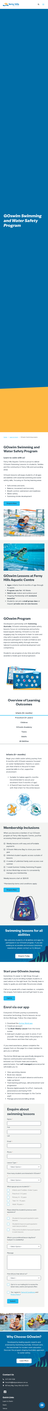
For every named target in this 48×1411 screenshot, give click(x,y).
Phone (10, 1152)
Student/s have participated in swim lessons (25, 1219)
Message (10, 1253)
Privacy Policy (15, 1294)
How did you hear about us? (17, 1274)
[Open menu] (43, 4)
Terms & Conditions (28, 1292)
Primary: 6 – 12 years (19, 1197)
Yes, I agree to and (24, 1293)
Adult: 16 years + (18, 1204)
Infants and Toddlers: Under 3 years (25, 1190)
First (8, 1127)
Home (5, 437)
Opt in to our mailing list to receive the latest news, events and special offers (24, 1286)
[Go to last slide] (2, 1322)
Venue (5, 1408)
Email (9, 1141)
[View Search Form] (38, 4)
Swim (5, 1405)
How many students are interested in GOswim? (24, 1174)
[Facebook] (5, 1391)
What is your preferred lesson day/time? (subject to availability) (21, 1240)
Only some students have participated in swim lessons (26, 1231)
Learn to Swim (14, 437)
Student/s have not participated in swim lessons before (24, 1225)
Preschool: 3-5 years (19, 1194)
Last (8, 1136)
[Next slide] (46, 1322)
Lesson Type (12, 1163)
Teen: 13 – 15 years (18, 1201)
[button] (11, 1322)
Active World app (26, 1023)
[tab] (24, 713)
